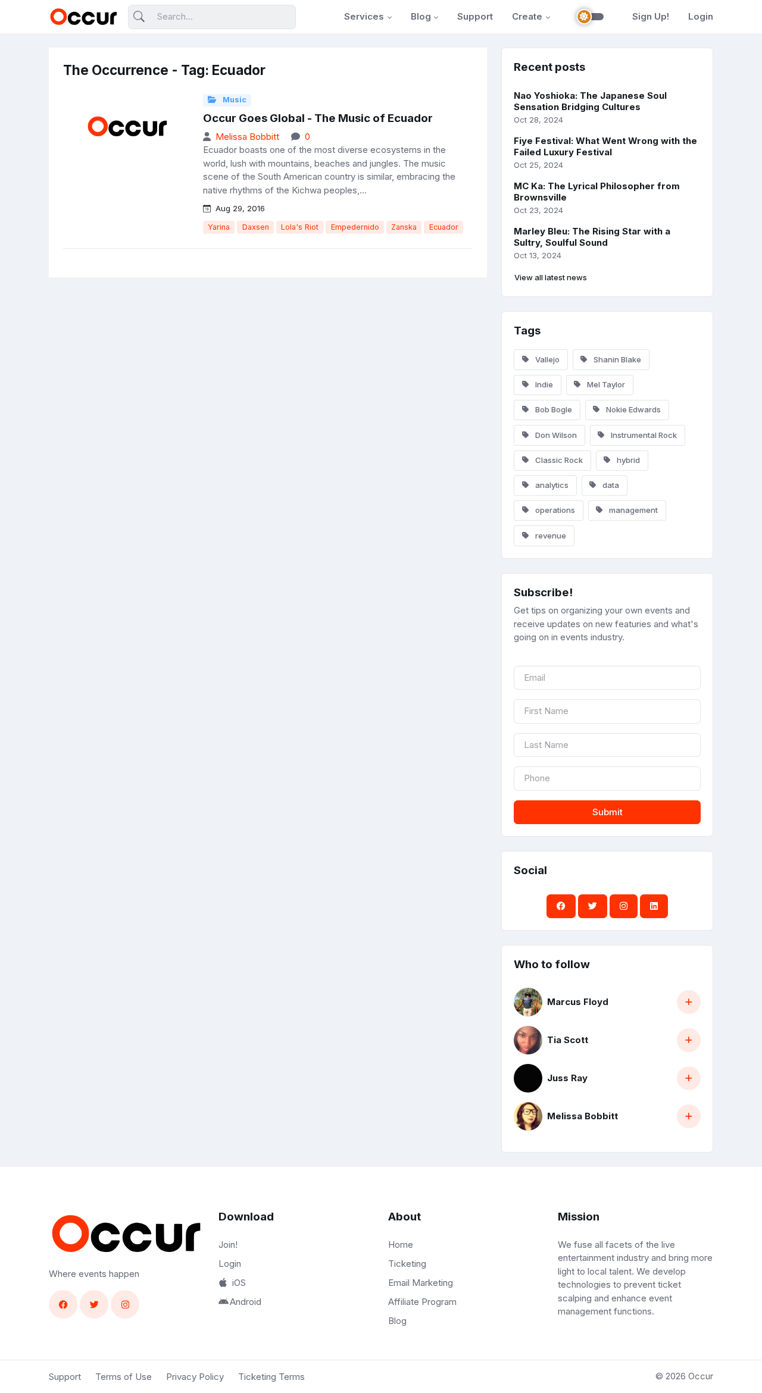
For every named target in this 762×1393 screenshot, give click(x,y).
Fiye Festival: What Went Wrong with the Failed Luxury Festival (605, 146)
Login (700, 16)
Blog (421, 16)
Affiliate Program (422, 1301)
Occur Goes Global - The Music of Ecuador (318, 118)
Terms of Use (123, 1376)
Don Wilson (555, 435)
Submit (607, 812)
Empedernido (355, 227)
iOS (239, 1282)
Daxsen (255, 227)
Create (527, 16)
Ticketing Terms (271, 1376)
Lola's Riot (299, 227)
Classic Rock (558, 460)
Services (364, 16)
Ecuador (443, 227)
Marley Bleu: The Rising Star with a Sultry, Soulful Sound (592, 237)
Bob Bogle (552, 409)
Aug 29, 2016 (239, 208)
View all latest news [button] (550, 277)
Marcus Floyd (577, 1001)
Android (245, 1301)
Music (233, 99)
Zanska (404, 227)
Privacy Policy (195, 1376)
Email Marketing (420, 1282)
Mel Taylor (605, 384)
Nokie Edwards (632, 409)
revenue (549, 535)
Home (400, 1244)
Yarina (219, 227)
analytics (551, 485)
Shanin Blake (616, 359)
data (610, 485)
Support (475, 16)
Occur (700, 1376)
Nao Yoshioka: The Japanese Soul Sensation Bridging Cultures (590, 101)
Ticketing (407, 1263)
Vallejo (546, 359)
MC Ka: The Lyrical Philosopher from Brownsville (597, 191)
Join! (228, 1244)
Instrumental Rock (643, 435)
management (632, 510)
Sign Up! (650, 16)
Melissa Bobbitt (247, 136)
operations (554, 510)
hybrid (627, 460)
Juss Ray (567, 1078)
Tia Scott (567, 1039)
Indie (543, 384)
